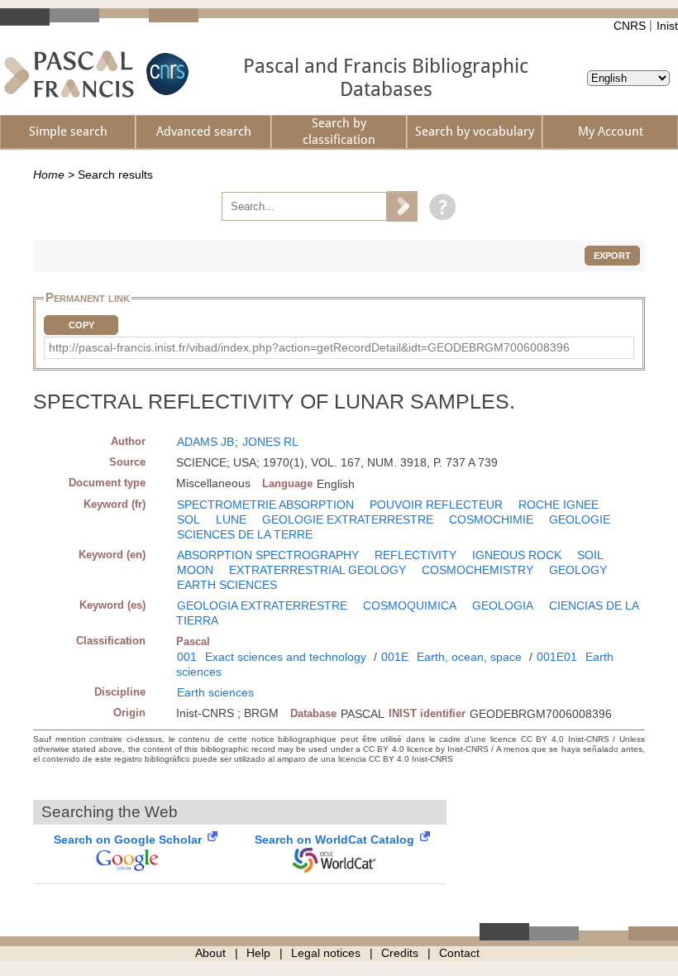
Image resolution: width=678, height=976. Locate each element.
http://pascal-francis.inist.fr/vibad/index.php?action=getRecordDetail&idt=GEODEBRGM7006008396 (309, 347)
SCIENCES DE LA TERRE (245, 534)
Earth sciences (215, 692)
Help (258, 952)
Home (48, 174)
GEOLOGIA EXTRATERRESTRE (262, 605)
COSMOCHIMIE (491, 519)
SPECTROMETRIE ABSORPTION (265, 504)
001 (187, 656)
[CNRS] (165, 74)
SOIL (590, 555)
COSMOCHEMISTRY (477, 570)
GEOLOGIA (502, 605)
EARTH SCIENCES (227, 584)
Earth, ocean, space (469, 656)
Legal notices (325, 952)
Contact (459, 952)
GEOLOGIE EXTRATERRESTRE (347, 519)
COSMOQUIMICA (409, 605)
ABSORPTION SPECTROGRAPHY (268, 555)
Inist (667, 25)
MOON (195, 570)
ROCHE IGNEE (558, 504)
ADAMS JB (205, 441)
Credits (399, 952)
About (210, 952)
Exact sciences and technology (285, 656)
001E (394, 656)
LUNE (231, 519)
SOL (188, 519)
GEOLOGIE (579, 519)
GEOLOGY (578, 570)
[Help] (438, 206)
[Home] (69, 74)
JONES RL (270, 441)
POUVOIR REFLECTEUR (436, 504)
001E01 (557, 656)
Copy (81, 325)
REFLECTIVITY (415, 555)
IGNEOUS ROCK (516, 555)
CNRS (630, 25)
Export (612, 256)
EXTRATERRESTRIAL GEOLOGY (317, 570)
